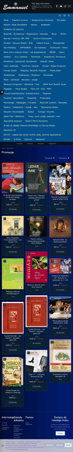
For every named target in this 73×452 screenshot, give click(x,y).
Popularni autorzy (20, 20)
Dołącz (60, 433)
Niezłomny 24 (10, 130)
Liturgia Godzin (10, 71)
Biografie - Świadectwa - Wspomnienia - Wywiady (26, 34)
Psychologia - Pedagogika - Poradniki (20, 103)
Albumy (34, 25)
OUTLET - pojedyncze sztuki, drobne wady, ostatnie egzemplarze (32, 135)
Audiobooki (45, 25)
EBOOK (52, 52)
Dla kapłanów (40, 48)
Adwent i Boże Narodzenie (15, 25)
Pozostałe (31, 98)
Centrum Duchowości (42, 39)
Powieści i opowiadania (14, 98)
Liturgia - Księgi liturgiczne (54, 66)
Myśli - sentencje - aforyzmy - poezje (20, 80)
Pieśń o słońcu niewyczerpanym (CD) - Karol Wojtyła (36, 241)
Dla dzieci (61, 20)
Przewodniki (45, 98)
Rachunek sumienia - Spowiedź (53, 103)
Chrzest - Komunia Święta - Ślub (18, 43)
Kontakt (7, 139)
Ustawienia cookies (5, 428)
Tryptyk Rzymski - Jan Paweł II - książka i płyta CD (36, 331)
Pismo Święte (21, 89)
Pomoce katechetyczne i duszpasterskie (21, 94)
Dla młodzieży (10, 48)
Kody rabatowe (29, 423)
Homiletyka (35, 57)
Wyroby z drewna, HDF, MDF (17, 39)
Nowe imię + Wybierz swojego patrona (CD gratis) (36, 198)
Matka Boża (55, 71)
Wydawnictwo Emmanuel (42, 20)
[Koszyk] (64, 15)
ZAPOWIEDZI (25, 48)
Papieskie (8, 89)
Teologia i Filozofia (46, 112)
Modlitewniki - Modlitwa (29, 75)
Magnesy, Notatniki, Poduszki (33, 71)
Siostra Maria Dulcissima (37, 121)
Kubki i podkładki (11, 66)
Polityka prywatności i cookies (18, 429)
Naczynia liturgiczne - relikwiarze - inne (21, 84)
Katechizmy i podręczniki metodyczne (20, 61)
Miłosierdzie (9, 75)
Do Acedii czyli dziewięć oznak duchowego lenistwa (12, 197)
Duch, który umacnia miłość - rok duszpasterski (25, 52)
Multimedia (48, 75)
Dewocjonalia (58, 43)
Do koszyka (13, 209)
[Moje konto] (69, 15)
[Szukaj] (60, 15)
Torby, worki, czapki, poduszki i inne (44, 116)
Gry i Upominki (21, 57)
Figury (62, 52)
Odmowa (60, 445)
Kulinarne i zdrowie (30, 66)
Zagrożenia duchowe (13, 121)
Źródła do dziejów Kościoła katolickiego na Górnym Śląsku (29, 126)
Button (63, 34)
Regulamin (40, 139)
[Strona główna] (16, 6)
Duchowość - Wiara (59, 48)
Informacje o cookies (18, 434)
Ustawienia (50, 445)
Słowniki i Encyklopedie (14, 112)
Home (6, 20)
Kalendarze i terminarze (54, 57)
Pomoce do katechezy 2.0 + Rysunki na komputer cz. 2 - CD (60, 278)
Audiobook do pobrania (14, 29)
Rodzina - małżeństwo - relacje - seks (20, 107)
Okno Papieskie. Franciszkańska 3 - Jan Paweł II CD (13, 240)
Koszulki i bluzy (47, 61)
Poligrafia (47, 94)
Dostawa (28, 139)
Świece (31, 112)
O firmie (17, 139)
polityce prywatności (20, 449)
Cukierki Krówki (42, 43)
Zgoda (68, 445)
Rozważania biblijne (49, 107)
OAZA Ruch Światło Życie (54, 84)
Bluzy (54, 34)
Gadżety (7, 57)
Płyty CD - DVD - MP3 (41, 89)
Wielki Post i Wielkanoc (14, 116)
